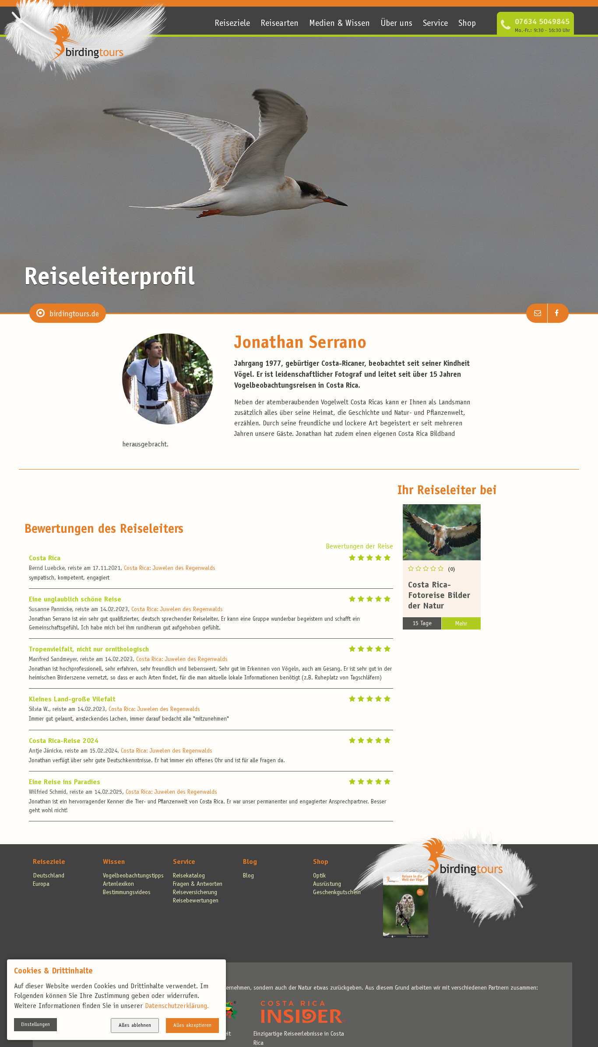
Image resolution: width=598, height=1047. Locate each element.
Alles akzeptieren (192, 1025)
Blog (250, 862)
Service (435, 24)
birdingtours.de (74, 314)
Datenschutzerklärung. (177, 1006)
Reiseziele (232, 24)
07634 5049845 (542, 22)
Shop (467, 24)
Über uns (396, 24)
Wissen (114, 862)
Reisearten (279, 24)
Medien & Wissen (339, 24)
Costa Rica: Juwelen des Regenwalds (169, 569)
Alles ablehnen (135, 1025)
